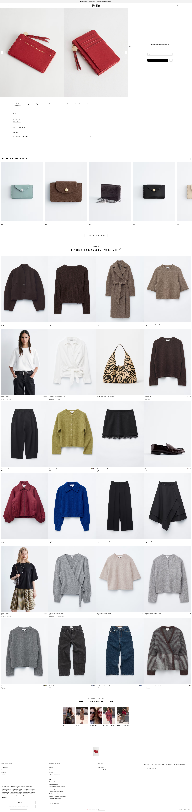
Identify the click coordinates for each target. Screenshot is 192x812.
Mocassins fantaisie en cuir (151, 468)
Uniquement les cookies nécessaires (18, 806)
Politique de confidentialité (55, 798)
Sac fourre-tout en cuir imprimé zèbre (105, 396)
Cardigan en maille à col (54, 541)
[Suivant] (126, 52)
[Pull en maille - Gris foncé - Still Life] (24, 651)
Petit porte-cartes (5, 223)
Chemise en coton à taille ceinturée (57, 396)
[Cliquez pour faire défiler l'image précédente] (186, 159)
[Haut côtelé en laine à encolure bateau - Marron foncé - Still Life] (72, 289)
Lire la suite (4, 797)
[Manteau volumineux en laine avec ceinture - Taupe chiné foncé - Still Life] (120, 289)
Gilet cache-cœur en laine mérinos (56, 613)
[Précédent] (2, 52)
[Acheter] (2, 5)
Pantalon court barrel (6, 468)
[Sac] (189, 5)
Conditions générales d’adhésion (56, 791)
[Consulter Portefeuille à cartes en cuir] (96, 751)
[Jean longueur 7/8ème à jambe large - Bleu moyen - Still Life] (120, 651)
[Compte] (178, 5)
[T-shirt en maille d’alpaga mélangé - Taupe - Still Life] (167, 289)
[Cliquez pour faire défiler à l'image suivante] (189, 159)
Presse (3, 777)
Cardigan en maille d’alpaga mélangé (57, 468)
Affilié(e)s (4, 772)
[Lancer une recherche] (8, 5)
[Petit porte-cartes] (22, 192)
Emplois (3, 774)
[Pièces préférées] (184, 5)
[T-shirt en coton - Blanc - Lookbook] (24, 362)
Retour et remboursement (54, 774)
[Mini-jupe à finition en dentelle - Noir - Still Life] (120, 434)
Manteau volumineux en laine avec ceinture (106, 324)
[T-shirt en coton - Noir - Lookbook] (24, 579)
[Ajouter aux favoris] (171, 60)
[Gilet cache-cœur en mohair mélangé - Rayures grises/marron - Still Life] (167, 651)
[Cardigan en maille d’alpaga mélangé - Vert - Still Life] (72, 434)
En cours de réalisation (102, 769)
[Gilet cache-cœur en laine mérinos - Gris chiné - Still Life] (72, 579)
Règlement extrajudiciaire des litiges (57, 786)
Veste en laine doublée (6, 324)
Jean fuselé (51, 685)
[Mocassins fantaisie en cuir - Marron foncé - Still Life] (167, 434)
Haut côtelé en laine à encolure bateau (57, 324)
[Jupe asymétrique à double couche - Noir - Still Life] (167, 506)
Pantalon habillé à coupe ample (104, 541)
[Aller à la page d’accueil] (96, 5)
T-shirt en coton (5, 396)
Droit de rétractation (53, 777)
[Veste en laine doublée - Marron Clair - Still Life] (24, 289)
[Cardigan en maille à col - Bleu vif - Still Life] (72, 506)
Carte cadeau (52, 769)
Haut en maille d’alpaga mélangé (104, 613)
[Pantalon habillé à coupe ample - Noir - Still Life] (120, 506)
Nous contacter (5, 767)
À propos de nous (100, 767)
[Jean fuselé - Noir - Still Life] (72, 651)
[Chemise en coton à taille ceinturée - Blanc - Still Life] (72, 362)
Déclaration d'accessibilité (54, 803)
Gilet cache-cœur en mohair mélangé (153, 685)
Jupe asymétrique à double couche (152, 541)
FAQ (50, 779)
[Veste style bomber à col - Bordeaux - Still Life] (24, 506)
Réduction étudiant (53, 784)
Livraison (51, 772)
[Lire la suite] (96, 1)
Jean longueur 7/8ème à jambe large (105, 685)
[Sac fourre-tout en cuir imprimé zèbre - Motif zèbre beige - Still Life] (120, 362)
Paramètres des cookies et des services (18, 809)
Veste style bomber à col (6, 541)
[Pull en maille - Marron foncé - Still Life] (167, 362)
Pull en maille (148, 396)
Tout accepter (18, 802)
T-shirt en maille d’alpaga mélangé (152, 324)
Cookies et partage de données (55, 793)
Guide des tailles (52, 781)
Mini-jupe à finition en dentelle (104, 468)
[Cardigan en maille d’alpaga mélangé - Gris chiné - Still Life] (167, 579)
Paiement (51, 767)
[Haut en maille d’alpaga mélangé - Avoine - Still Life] (120, 579)
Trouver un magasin (6, 769)
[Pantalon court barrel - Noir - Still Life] (24, 434)
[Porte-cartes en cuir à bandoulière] (110, 192)
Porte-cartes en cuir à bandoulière (97, 223)
